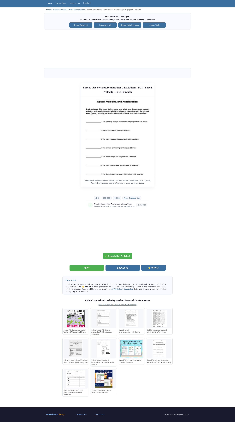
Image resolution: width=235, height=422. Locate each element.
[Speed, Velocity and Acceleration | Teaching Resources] (131, 349)
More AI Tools (154, 25)
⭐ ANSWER (153, 268)
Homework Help (105, 25)
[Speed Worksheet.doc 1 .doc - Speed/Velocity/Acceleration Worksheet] (76, 379)
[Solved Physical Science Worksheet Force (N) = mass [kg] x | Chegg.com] (76, 349)
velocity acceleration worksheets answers (69, 10)
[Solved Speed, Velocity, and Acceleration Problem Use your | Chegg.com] (104, 318)
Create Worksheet (81, 25)
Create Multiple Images (130, 25)
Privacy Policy (61, 3)
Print (86, 268)
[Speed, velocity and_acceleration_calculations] (131, 318)
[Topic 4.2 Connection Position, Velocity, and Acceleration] (104, 379)
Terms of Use (75, 3)
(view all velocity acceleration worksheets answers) (117, 305)
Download (122, 268)
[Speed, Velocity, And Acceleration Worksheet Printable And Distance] (76, 318)
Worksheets (55, 414)
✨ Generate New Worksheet (117, 256)
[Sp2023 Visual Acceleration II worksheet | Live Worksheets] (159, 318)
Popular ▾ (87, 3)
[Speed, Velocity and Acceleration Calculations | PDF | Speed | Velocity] (159, 349)
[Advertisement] (117, 49)
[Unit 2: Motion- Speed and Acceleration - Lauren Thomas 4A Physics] (104, 349)
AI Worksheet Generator (122, 289)
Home (49, 3)
